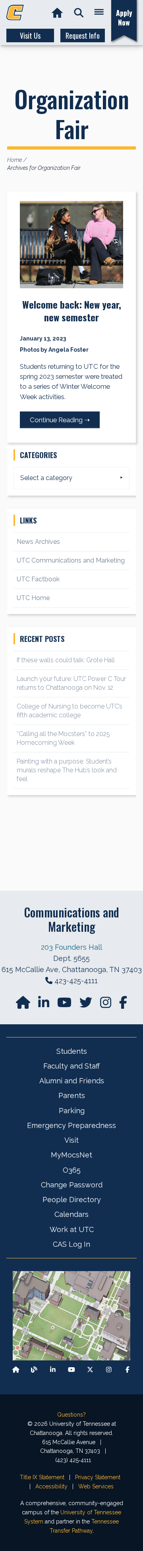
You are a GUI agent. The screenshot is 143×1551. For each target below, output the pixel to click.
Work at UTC (72, 1229)
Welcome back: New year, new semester (71, 310)
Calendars (71, 1214)
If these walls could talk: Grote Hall (66, 660)
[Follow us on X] (90, 1369)
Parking (72, 1110)
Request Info (83, 35)
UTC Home (33, 598)
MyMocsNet (71, 1155)
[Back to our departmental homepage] (15, 1369)
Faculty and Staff (71, 1066)
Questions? (71, 1414)
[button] (79, 13)
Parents (71, 1095)
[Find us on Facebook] (127, 1369)
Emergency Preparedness (71, 1125)
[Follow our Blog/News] (34, 1369)
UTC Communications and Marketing (71, 560)
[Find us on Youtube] (71, 1369)
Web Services (96, 1486)
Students (71, 1051)
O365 (72, 1170)
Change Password (71, 1185)
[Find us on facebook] (123, 1005)
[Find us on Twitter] (86, 1005)
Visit (71, 1140)
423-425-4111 (76, 980)
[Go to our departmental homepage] (24, 1005)
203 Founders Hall (71, 947)
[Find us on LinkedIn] (44, 1005)
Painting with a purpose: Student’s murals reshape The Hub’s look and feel (67, 770)
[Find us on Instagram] (106, 1005)
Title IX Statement (42, 1477)
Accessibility (51, 1486)
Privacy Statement (97, 1477)
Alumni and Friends (71, 1081)
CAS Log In (71, 1244)
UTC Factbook (38, 579)
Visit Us (30, 35)
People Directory (72, 1199)
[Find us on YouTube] (65, 1005)
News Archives (38, 541)
